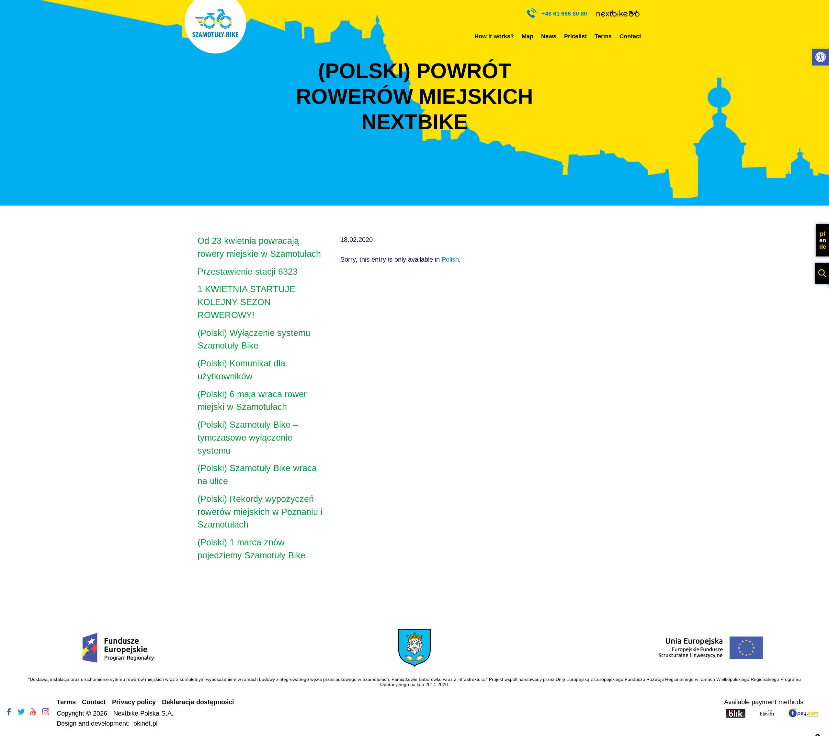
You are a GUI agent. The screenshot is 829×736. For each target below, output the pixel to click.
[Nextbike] (618, 14)
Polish (450, 259)
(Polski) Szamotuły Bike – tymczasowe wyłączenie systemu (248, 438)
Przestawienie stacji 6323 (248, 272)
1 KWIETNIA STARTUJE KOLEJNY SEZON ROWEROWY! (246, 302)
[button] (820, 57)
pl (822, 234)
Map (527, 36)
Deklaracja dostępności (198, 702)
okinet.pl (145, 723)
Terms (603, 36)
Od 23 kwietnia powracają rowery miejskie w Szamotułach (259, 247)
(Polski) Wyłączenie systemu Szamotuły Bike (254, 339)
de (822, 246)
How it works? (494, 36)
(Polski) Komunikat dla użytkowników (241, 370)
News (548, 36)
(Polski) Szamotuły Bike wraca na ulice (257, 474)
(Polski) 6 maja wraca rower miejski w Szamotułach (252, 400)
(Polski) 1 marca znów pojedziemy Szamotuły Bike (251, 549)
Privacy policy (134, 702)
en (822, 240)
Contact (630, 36)
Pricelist (575, 36)
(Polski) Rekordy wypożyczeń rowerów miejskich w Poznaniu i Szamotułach (260, 512)
